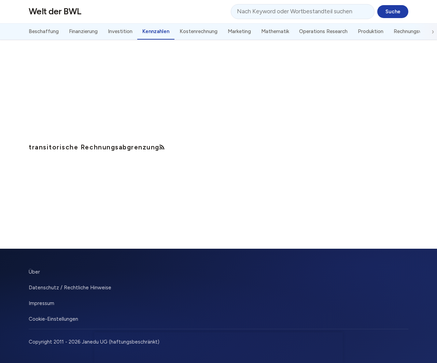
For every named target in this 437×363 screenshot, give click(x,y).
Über (34, 272)
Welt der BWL (55, 11)
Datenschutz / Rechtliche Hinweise (70, 288)
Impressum (41, 303)
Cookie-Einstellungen (53, 319)
